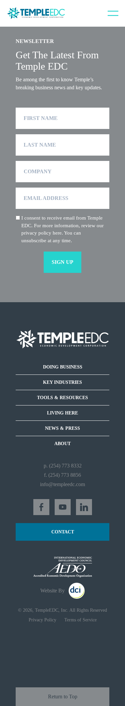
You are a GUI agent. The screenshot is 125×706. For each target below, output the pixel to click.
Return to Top (62, 696)
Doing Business (62, 366)
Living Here (62, 412)
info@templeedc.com (62, 484)
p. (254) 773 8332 (63, 465)
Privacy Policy (42, 619)
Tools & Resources (62, 397)
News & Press (62, 428)
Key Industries (62, 382)
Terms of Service (80, 619)
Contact (62, 531)
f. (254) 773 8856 (62, 475)
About (62, 443)
